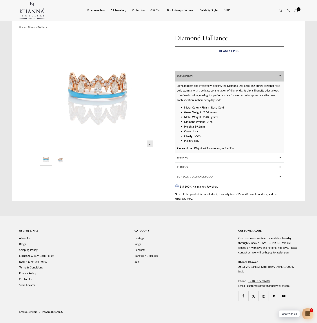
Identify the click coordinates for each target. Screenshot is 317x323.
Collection (138, 10)
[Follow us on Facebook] (243, 296)
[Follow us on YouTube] (284, 296)
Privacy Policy (27, 273)
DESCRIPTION (229, 75)
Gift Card (155, 10)
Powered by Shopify (52, 311)
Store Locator (27, 285)
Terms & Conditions (31, 267)
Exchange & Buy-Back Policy (36, 255)
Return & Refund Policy (33, 261)
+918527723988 (259, 281)
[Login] (288, 10)
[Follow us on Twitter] (253, 296)
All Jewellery (118, 10)
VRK (227, 10)
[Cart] (296, 10)
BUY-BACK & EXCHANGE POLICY (229, 176)
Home (22, 27)
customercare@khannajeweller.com (268, 285)
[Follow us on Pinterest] (274, 296)
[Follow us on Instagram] (263, 296)
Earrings (139, 238)
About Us (24, 238)
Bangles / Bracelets (146, 255)
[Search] (280, 10)
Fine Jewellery (96, 10)
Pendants (139, 249)
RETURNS (229, 167)
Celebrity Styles (209, 10)
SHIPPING (229, 157)
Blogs (22, 244)
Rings (137, 244)
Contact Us (25, 279)
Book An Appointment (180, 10)
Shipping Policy (28, 249)
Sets (137, 261)
